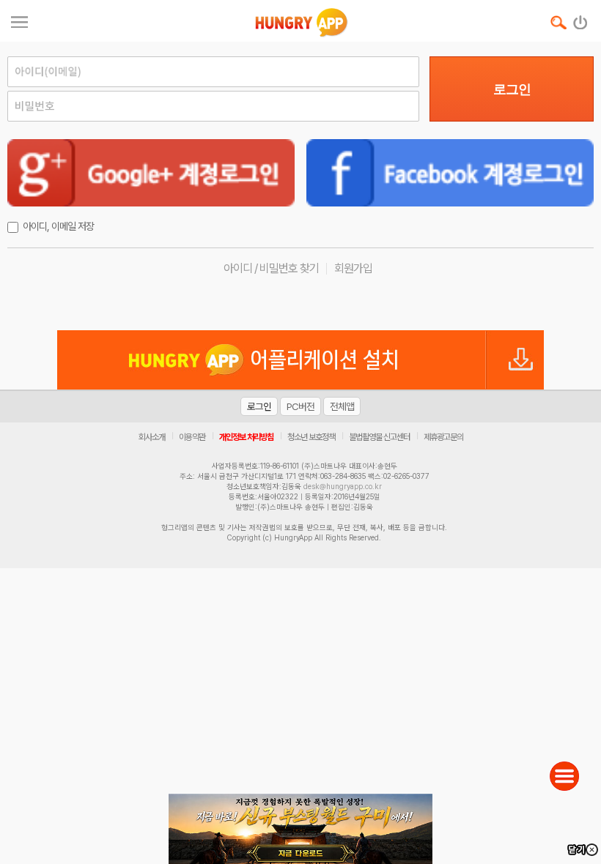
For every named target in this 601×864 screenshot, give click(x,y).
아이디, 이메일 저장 (58, 226)
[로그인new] (581, 19)
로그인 (512, 89)
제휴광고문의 (443, 437)
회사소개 (152, 437)
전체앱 (342, 406)
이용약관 (192, 437)
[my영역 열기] (19, 20)
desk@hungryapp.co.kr (342, 486)
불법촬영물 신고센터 (379, 437)
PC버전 (300, 406)
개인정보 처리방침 (246, 437)
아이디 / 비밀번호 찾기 (271, 268)
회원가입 (353, 268)
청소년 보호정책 (311, 437)
